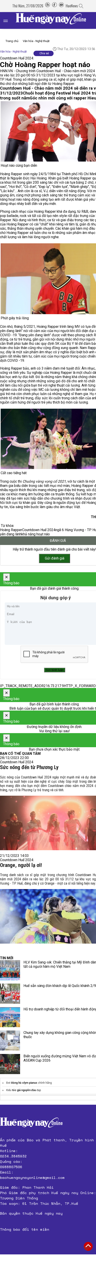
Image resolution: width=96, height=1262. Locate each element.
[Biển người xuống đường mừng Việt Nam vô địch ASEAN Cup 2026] (10, 1064)
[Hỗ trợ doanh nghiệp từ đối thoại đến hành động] (10, 1017)
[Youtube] (61, 5)
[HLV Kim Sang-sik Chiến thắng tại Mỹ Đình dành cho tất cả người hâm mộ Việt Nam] (10, 970)
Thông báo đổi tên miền (24, 1229)
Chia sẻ (44, 53)
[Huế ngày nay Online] (53, 20)
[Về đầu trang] (88, 1246)
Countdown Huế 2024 (38, 530)
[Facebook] (54, 5)
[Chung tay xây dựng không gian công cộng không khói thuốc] (10, 1041)
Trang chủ (12, 41)
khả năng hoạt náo (35, 534)
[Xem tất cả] (8, 20)
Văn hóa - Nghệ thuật (36, 41)
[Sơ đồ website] (47, 5)
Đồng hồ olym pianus (24, 1082)
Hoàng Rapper (11, 530)
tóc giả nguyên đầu (24, 1090)
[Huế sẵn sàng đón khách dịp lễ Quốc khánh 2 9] (10, 994)
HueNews (72, 5)
